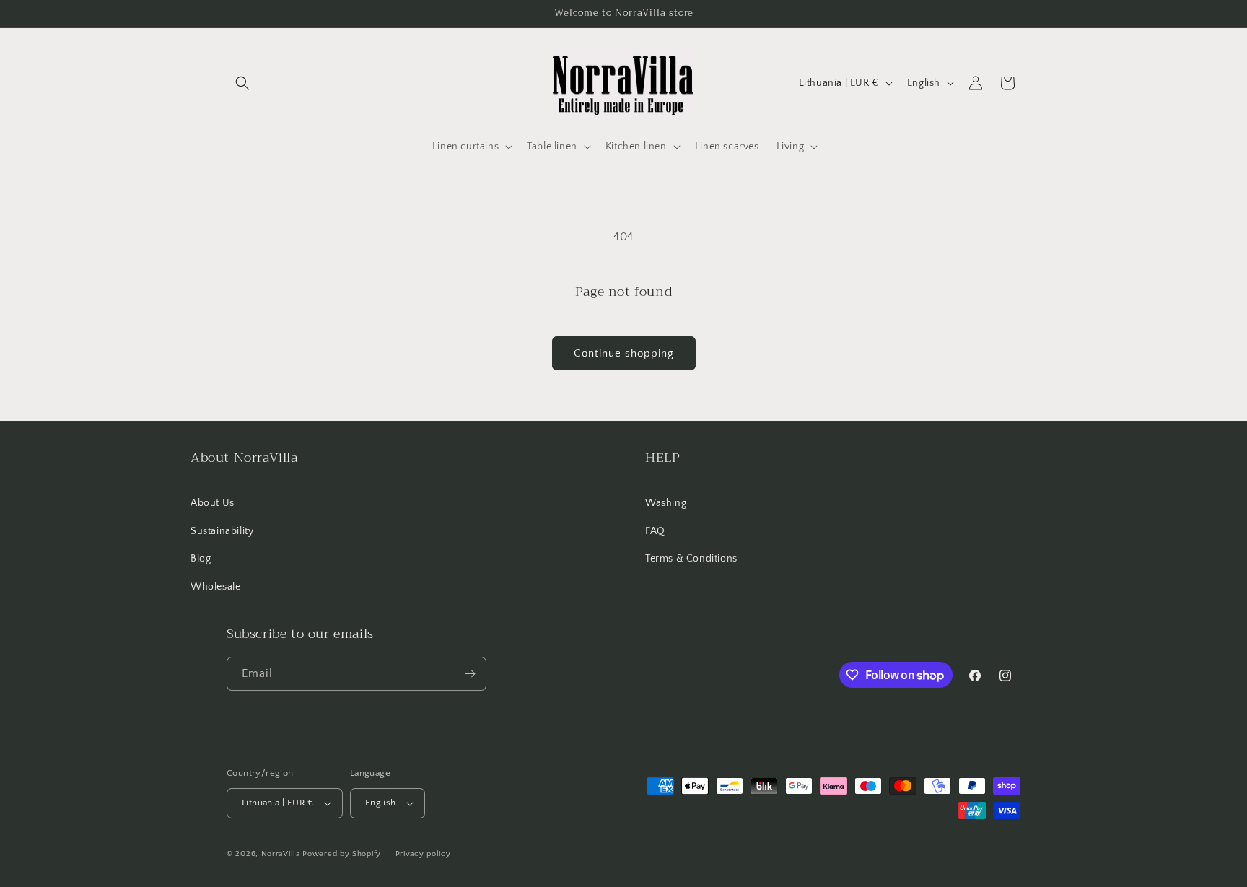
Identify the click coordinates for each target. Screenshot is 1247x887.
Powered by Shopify (341, 853)
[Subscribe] (470, 674)
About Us (213, 503)
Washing (665, 503)
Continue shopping (624, 353)
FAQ (655, 531)
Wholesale (215, 587)
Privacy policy (423, 853)
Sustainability (222, 531)
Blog (201, 558)
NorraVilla (280, 853)
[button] (242, 83)
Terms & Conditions (691, 558)
